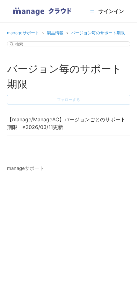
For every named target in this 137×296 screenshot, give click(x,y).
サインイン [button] (111, 11)
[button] (92, 11)
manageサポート (23, 32)
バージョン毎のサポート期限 (98, 32)
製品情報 (55, 32)
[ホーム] (42, 18)
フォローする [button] (68, 99)
